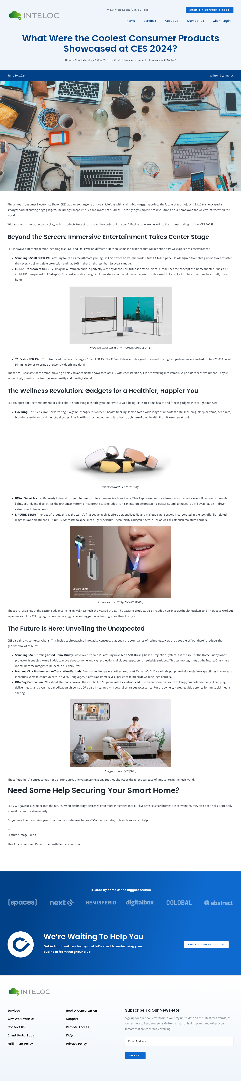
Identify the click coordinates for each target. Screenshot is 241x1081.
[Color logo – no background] (34, 11)
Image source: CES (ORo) (121, 771)
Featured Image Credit (22, 835)
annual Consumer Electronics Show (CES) (39, 204)
